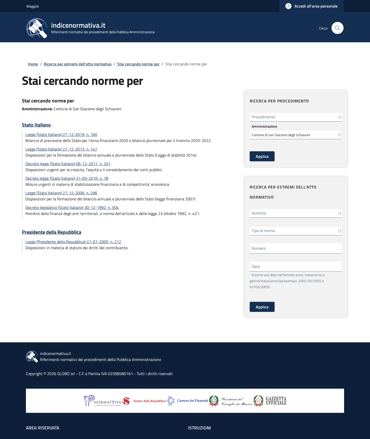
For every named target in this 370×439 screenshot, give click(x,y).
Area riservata (42, 427)
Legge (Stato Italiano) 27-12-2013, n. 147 (61, 149)
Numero (259, 248)
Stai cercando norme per (138, 64)
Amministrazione (264, 126)
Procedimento (263, 117)
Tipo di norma (263, 231)
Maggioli (32, 6)
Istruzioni (199, 427)
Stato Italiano (36, 125)
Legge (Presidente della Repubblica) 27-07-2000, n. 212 (73, 242)
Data (256, 266)
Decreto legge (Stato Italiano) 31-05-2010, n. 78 (66, 178)
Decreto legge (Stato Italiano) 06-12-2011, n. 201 (67, 164)
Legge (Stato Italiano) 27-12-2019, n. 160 (61, 134)
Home (33, 64)
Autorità (259, 213)
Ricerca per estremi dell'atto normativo (78, 64)
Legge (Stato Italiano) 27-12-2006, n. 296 (61, 193)
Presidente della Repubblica (51, 232)
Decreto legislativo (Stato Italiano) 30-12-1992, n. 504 (72, 207)
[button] (311, 6)
